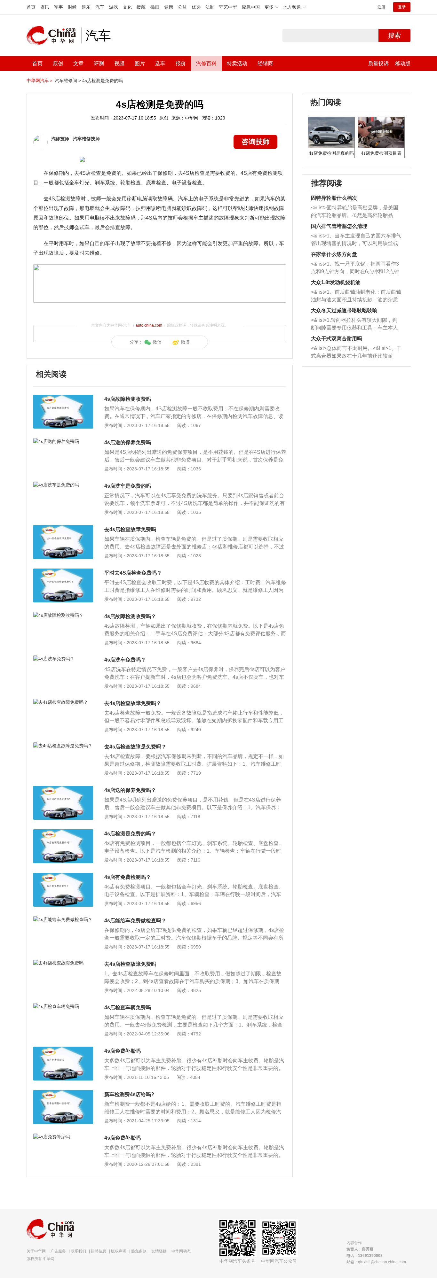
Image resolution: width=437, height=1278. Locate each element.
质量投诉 (378, 63)
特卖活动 (237, 63)
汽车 (99, 7)
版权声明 (118, 1251)
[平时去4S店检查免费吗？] (63, 571)
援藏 (141, 7)
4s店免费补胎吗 (122, 1051)
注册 (381, 7)
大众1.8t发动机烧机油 (336, 282)
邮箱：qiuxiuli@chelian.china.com (376, 1262)
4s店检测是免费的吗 (102, 80)
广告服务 (58, 1251)
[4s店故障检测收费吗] (63, 397)
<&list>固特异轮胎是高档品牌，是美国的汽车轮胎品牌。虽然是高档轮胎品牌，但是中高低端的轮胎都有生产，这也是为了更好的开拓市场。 (354, 212)
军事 (58, 7)
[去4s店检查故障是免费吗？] (63, 745)
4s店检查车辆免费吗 (127, 1007)
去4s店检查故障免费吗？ (132, 703)
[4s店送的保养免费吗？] (63, 789)
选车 (160, 63)
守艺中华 (228, 7)
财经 (72, 7)
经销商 (265, 63)
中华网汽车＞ (40, 80)
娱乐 (86, 7)
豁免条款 (139, 1251)
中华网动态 (181, 1251)
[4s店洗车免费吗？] (63, 658)
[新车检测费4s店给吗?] (63, 1093)
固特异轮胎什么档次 (334, 198)
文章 (78, 63)
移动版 (402, 63)
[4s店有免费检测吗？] (63, 876)
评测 (99, 63)
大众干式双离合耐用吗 (336, 338)
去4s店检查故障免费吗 (130, 529)
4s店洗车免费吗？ (125, 659)
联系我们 (78, 1251)
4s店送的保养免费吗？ (130, 790)
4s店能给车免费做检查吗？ (135, 920)
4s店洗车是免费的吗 (127, 486)
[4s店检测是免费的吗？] (63, 832)
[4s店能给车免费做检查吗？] (63, 919)
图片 (140, 63)
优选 (196, 7)
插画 (154, 7)
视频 (119, 63)
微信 (157, 342)
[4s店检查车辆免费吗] (63, 1006)
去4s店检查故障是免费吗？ (135, 746)
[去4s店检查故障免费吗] (63, 528)
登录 (402, 7)
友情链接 (159, 1251)
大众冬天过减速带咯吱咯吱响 (344, 310)
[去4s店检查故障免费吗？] (63, 702)
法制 (209, 7)
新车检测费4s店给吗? (129, 1094)
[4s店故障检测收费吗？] (63, 615)
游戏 (113, 7)
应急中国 (251, 7)
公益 (182, 7)
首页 (31, 7)
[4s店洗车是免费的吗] (63, 484)
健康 (168, 7)
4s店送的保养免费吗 (127, 442)
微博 (185, 342)
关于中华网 (36, 1251)
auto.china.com (149, 325)
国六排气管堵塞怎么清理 (339, 226)
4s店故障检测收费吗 (127, 399)
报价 (181, 63)
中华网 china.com (54, 35)
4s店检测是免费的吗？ (130, 833)
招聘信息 (98, 1251)
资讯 (44, 7)
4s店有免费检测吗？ (127, 877)
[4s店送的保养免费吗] (63, 441)
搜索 (394, 35)
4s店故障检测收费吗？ (130, 616)
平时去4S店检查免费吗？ (133, 573)
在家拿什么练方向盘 (334, 254)
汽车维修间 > (68, 80)
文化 (127, 7)
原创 (58, 63)
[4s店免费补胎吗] (63, 1049)
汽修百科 (206, 63)
